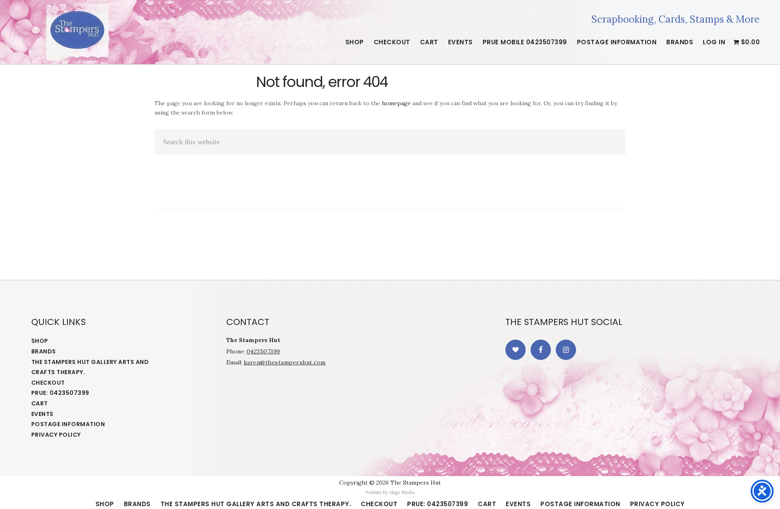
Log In (714, 42)
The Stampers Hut (77, 32)
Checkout (48, 383)
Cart (39, 403)
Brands (43, 351)
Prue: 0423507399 (60, 393)
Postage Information (68, 424)
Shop (39, 341)
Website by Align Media (390, 492)
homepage (396, 103)
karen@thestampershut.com (285, 362)
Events (42, 414)
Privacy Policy (56, 435)
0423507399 (263, 351)
